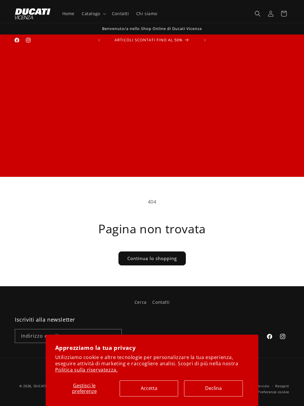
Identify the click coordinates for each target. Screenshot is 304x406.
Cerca (140, 302)
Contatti (161, 302)
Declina (213, 388)
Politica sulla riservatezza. (86, 369)
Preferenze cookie (273, 392)
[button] (93, 13)
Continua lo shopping (152, 258)
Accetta (149, 388)
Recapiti (282, 386)
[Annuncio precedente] (99, 40)
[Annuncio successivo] (204, 40)
